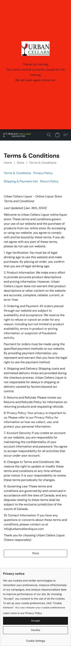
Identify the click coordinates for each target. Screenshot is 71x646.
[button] (17, 135)
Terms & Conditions (42, 163)
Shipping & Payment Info (21, 181)
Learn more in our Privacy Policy (22, 613)
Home (8, 163)
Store (20, 163)
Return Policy (49, 181)
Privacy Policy (43, 173)
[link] (35, 639)
